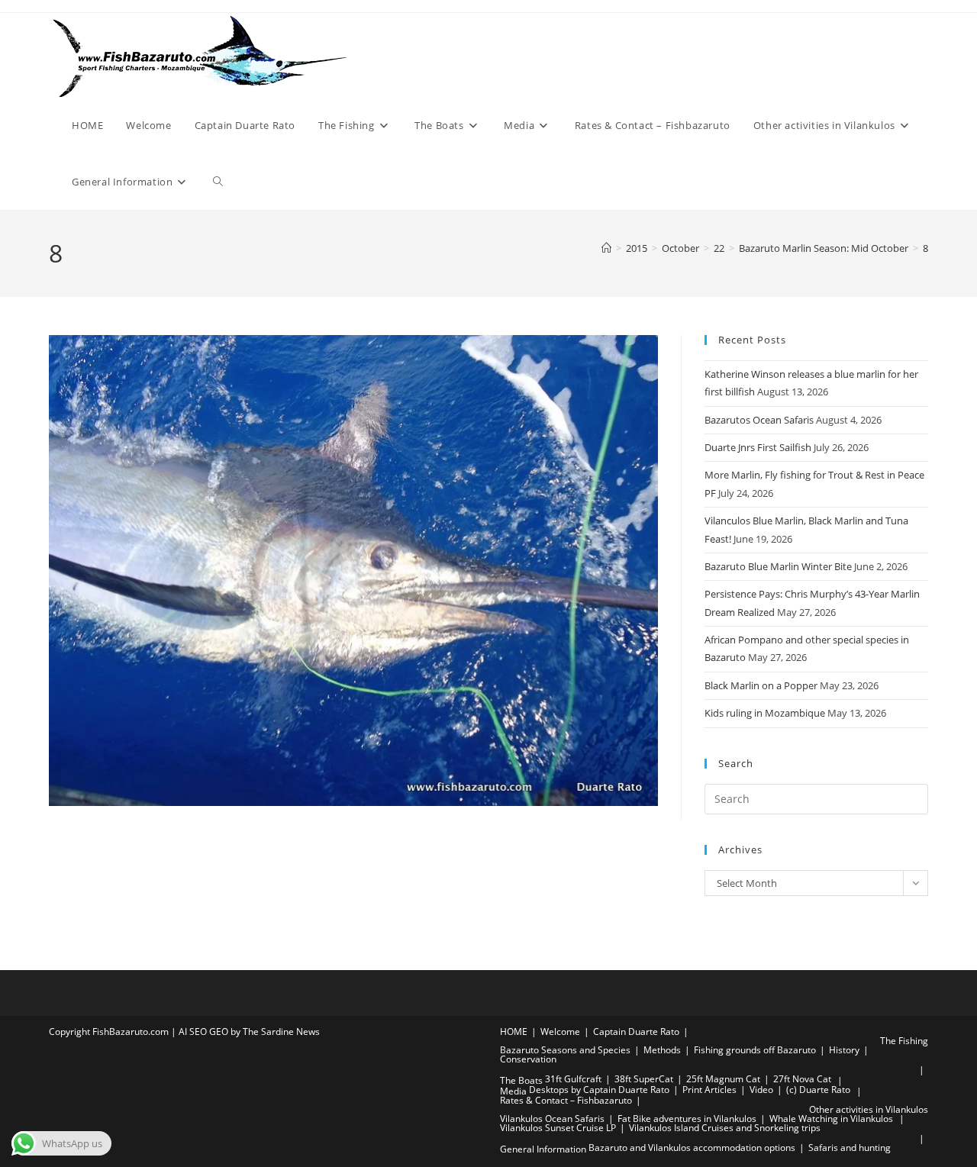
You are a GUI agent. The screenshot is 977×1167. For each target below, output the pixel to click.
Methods (662, 1049)
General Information (543, 1149)
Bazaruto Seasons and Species (565, 1049)
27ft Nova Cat (802, 1078)
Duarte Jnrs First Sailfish (758, 447)
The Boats (521, 1080)
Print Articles (709, 1089)
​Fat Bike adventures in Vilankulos (686, 1118)
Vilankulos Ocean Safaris (552, 1118)
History (844, 1049)
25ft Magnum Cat (723, 1078)
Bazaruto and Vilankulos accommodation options (691, 1147)
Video (761, 1089)
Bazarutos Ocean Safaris (759, 420)
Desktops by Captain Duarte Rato (599, 1089)
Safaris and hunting (849, 1147)
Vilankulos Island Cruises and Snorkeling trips (725, 1127)
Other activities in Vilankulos (868, 1109)
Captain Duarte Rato (636, 1031)
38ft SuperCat (643, 1078)
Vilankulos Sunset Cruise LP (558, 1127)
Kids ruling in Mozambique (765, 713)
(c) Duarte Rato (818, 1089)
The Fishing (904, 1040)
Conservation (528, 1059)
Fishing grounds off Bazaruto (755, 1049)
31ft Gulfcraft (573, 1078)
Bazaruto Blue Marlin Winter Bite (778, 566)
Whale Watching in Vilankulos (832, 1118)
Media (513, 1091)
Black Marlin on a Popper (761, 685)
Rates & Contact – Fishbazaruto (566, 1100)
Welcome (560, 1031)
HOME (513, 1031)
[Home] (606, 248)
